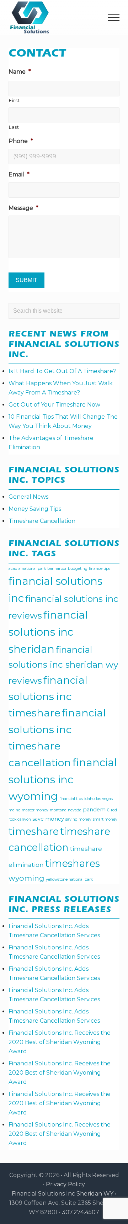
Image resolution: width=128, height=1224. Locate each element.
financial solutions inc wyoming (63, 779)
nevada (74, 810)
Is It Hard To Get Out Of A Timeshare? (62, 371)
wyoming (26, 878)
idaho (89, 798)
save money (48, 819)
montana (58, 810)
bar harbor (56, 568)
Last (14, 127)
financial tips (71, 798)
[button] (113, 17)
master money (35, 810)
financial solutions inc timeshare (48, 696)
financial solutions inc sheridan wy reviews (63, 665)
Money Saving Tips (35, 508)
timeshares (72, 863)
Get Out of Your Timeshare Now (54, 404)
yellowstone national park (69, 879)
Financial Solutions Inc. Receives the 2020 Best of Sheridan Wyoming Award (60, 1042)
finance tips (99, 568)
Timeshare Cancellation (42, 521)
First (14, 100)
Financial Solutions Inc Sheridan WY (62, 1193)
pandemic (96, 809)
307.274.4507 (80, 1212)
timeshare (34, 831)
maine (14, 810)
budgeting (77, 568)
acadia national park (27, 568)
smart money (105, 819)
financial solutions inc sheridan (48, 632)
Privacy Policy (65, 1184)
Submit (26, 280)
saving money (78, 819)
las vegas (104, 798)
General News (28, 496)
